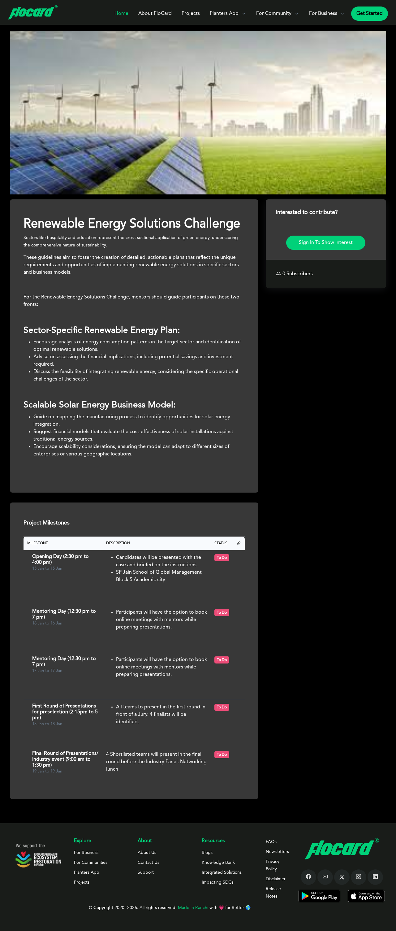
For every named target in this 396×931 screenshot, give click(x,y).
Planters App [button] (224, 13)
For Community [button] (273, 13)
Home (121, 13)
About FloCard (155, 13)
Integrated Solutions (222, 872)
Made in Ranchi (193, 908)
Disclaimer (276, 879)
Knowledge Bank (218, 862)
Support (146, 872)
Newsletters (277, 852)
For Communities (90, 862)
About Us (147, 853)
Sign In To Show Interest (326, 242)
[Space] (38, 855)
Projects (191, 13)
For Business (86, 853)
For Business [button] (323, 13)
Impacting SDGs (218, 882)
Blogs (207, 853)
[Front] (33, 12)
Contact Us (148, 862)
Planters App (86, 872)
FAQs (271, 842)
